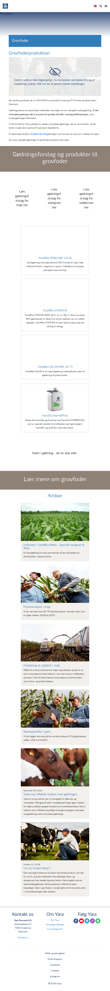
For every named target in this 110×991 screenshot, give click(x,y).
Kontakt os (23, 938)
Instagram (55, 977)
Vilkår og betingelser (55, 953)
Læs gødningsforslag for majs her (22, 198)
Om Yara (55, 920)
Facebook (55, 965)
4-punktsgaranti (55, 929)
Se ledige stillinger (55, 925)
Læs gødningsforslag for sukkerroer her (86, 198)
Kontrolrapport (55, 959)
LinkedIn (55, 971)
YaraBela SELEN (38, 134)
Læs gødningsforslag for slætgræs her (54, 198)
